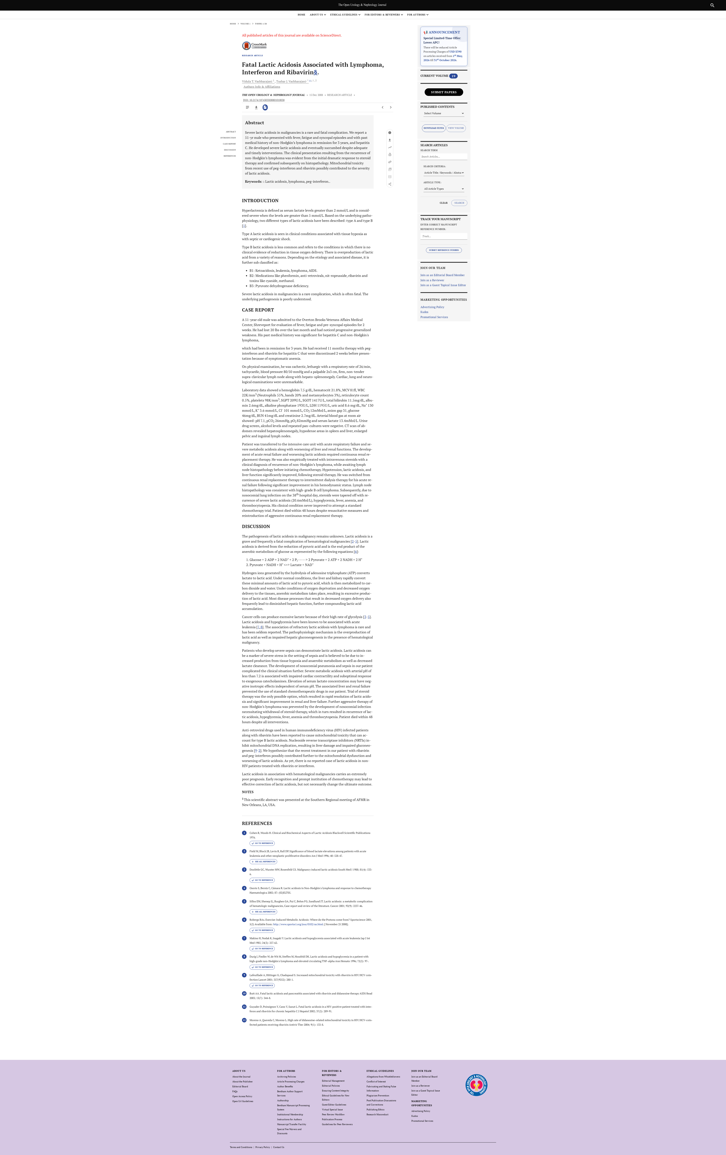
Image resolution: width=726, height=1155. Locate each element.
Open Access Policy (242, 1096)
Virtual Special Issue (332, 1109)
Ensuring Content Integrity (335, 1090)
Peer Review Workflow (333, 1114)
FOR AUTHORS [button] (416, 14)
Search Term (428, 150)
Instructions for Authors (289, 1119)
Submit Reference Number (444, 250)
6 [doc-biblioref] (356, 551)
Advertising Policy (432, 307)
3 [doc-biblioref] (365, 616)
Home (301, 14)
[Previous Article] (382, 107)
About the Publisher (242, 1081)
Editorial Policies (331, 1085)
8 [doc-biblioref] (261, 627)
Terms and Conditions (241, 1147)
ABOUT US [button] (316, 14)
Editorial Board (240, 1086)
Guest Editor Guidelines (334, 1104)
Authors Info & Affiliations (262, 87)
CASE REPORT (229, 144)
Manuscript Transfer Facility (291, 1124)
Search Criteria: (435, 166)
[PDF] (265, 107)
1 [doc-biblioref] (244, 225)
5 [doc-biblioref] (356, 541)
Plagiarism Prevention (378, 1095)
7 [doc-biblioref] (258, 627)
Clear (444, 202)
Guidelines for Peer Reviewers (337, 1124)
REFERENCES (230, 156)
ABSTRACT (231, 132)
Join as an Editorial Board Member (442, 275)
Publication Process (332, 1119)
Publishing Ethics (375, 1109)
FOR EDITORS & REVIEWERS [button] (382, 14)
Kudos (424, 312)
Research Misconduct (377, 1114)
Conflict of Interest (376, 1081)
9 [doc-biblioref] (256, 750)
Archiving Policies (286, 1076)
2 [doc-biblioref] (353, 541)
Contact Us (278, 1147)
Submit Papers (444, 92)
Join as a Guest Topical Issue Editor (443, 285)
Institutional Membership (290, 1114)
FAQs (234, 1091)
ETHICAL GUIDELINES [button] (344, 14)
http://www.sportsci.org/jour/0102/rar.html (298, 924)
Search (459, 202)
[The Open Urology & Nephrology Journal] (476, 1085)
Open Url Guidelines (242, 1101)
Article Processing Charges (290, 1081)
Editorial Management (333, 1080)
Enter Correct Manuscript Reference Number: (438, 227)
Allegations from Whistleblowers (383, 1076)
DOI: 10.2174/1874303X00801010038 (264, 100)
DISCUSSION (230, 150)
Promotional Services (434, 317)
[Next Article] (390, 107)
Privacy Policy (262, 1147)
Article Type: (432, 182)
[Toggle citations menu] (263, 861)
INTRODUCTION (228, 138)
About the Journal (241, 1076)
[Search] (712, 5)
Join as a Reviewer (432, 280)
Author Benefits (285, 1086)
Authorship (283, 1100)
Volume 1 (245, 24)
